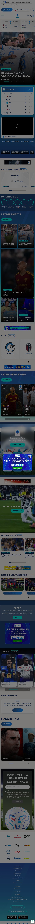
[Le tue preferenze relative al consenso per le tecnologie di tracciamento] (32, 921)
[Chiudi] (29, 456)
